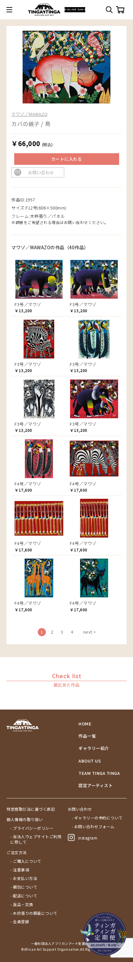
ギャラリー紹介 (93, 748)
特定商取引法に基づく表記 (30, 809)
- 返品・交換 (21, 904)
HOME (84, 724)
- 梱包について (23, 887)
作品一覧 (87, 736)
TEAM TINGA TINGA (99, 773)
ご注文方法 (16, 852)
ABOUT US (89, 761)
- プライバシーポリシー (31, 828)
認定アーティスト (95, 785)
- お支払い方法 (23, 878)
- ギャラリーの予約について (97, 817)
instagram (87, 837)
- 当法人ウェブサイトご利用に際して (35, 839)
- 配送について (23, 895)
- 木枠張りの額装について (33, 913)
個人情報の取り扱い (24, 819)
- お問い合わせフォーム (93, 826)
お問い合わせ (41, 172)
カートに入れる (66, 159)
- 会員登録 (19, 921)
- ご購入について (25, 861)
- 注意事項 (19, 869)
